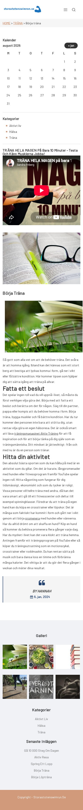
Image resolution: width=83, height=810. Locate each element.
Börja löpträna (41, 777)
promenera (32, 518)
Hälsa (13, 131)
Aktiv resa (41, 757)
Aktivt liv (15, 125)
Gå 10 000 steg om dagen (41, 750)
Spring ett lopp (41, 764)
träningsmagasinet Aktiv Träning (36, 433)
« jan (71, 45)
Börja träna (41, 770)
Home (6, 23)
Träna (18, 23)
